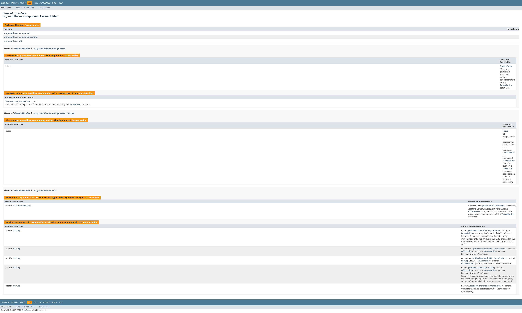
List (15, 206)
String (16, 230)
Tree (36, 3)
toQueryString (477, 286)
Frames (19, 8)
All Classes (44, 8)
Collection (493, 230)
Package (15, 3)
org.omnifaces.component (17, 33)
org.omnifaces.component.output (21, 37)
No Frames (29, 8)
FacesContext (500, 249)
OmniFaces (26, 310)
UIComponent (498, 206)
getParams (486, 206)
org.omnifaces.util (13, 41)
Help (61, 3)
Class (23, 3)
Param (505, 131)
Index (54, 3)
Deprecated (44, 3)
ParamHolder (32, 25)
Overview (5, 3)
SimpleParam (506, 66)
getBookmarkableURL (477, 230)
